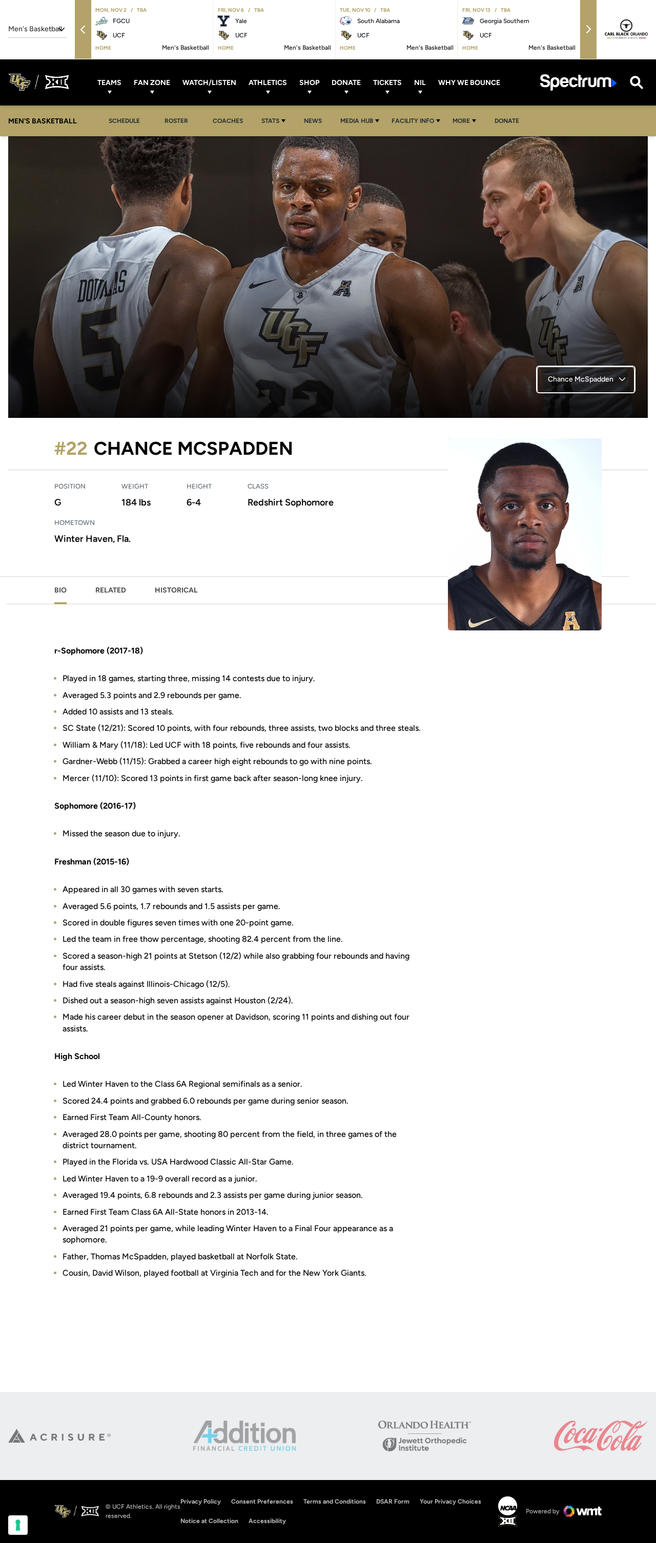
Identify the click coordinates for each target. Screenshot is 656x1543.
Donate (346, 82)
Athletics (268, 82)
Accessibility (267, 1521)
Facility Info (413, 120)
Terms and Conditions (334, 1501)
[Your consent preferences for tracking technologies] (18, 1525)
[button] (83, 29)
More (461, 120)
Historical (176, 590)
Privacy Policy (200, 1501)
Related (110, 590)
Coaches (228, 120)
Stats (270, 120)
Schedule (124, 120)
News (313, 120)
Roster (176, 120)
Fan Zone (152, 82)
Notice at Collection (209, 1521)
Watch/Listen (209, 82)
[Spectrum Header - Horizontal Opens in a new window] (578, 82)
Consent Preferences (262, 1501)
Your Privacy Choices (450, 1501)
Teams (109, 82)
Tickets (387, 82)
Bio (60, 590)
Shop (309, 82)
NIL (420, 82)
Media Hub (356, 120)
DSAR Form (392, 1501)
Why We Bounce (469, 82)
